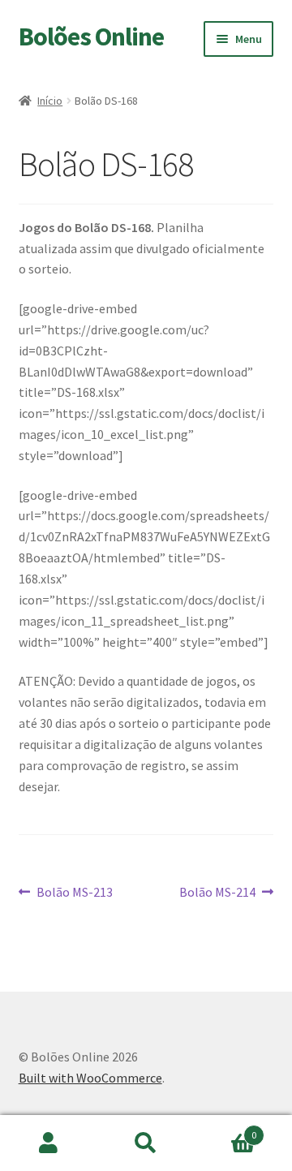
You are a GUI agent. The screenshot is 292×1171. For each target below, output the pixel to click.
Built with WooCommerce (90, 1078)
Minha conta (48, 1143)
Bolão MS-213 (74, 893)
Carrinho (225, 1129)
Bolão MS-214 (217, 893)
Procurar (146, 1143)
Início (49, 100)
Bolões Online (91, 36)
